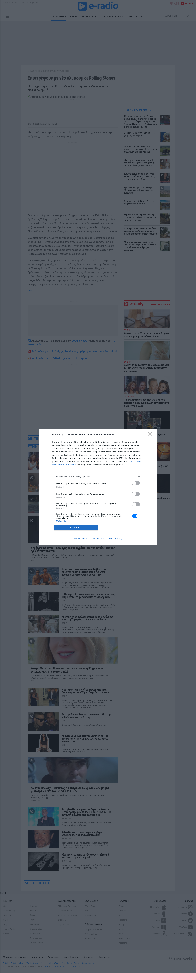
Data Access (98, 538)
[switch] (136, 483)
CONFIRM (76, 527)
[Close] (151, 435)
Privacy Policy (115, 538)
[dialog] (98, 486)
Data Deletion (80, 538)
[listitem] (98, 476)
